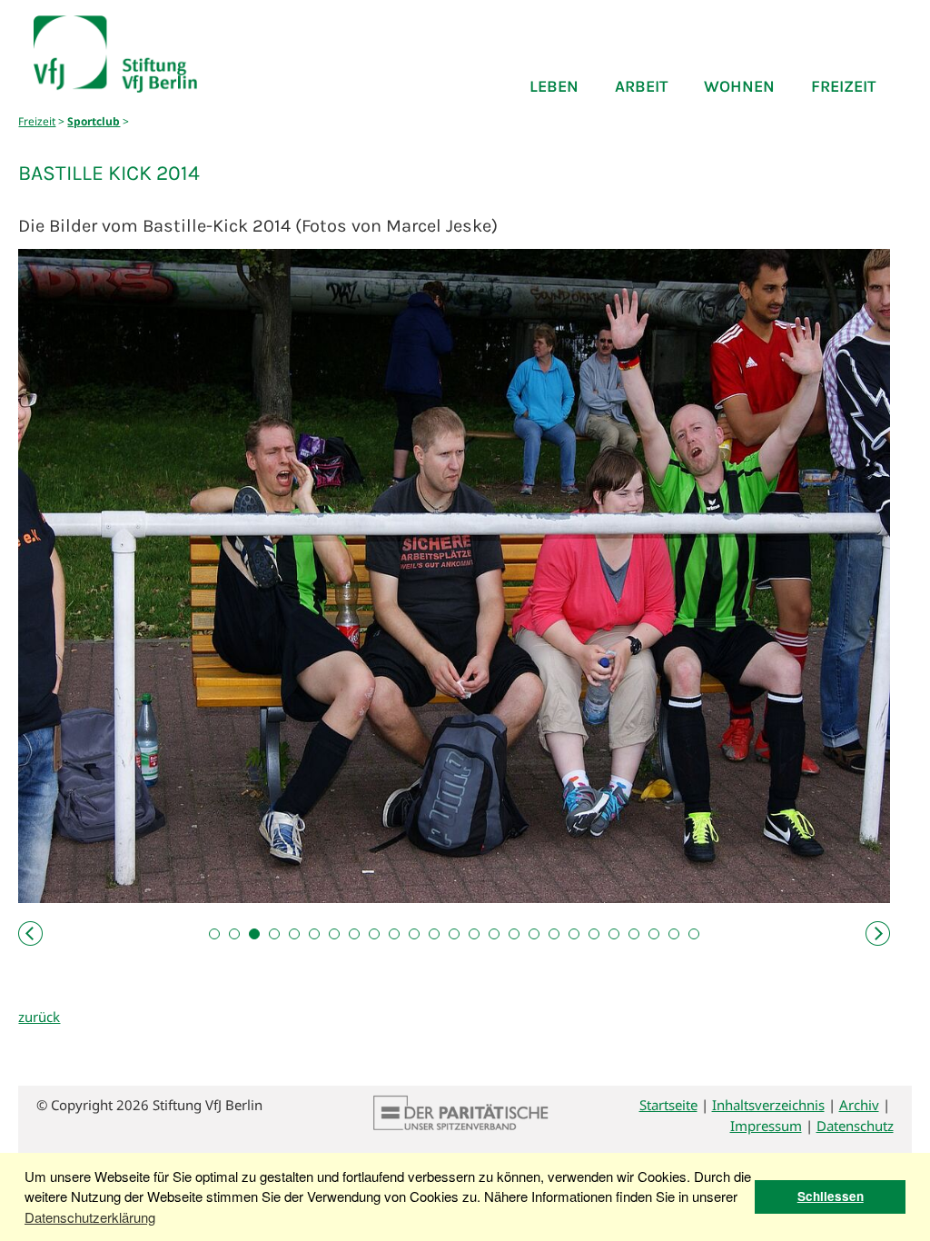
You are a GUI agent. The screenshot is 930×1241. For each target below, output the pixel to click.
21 (613, 933)
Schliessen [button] (830, 1196)
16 (514, 933)
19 (574, 933)
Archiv (859, 1105)
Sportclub (93, 121)
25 (693, 933)
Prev (32, 933)
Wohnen (739, 86)
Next (875, 933)
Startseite (668, 1105)
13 (454, 933)
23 (653, 933)
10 (394, 933)
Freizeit (843, 86)
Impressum (766, 1126)
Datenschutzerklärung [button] (90, 1216)
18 (554, 933)
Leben (554, 86)
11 (414, 933)
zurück (39, 1017)
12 (434, 933)
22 (633, 933)
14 (474, 933)
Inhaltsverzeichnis (768, 1105)
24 (673, 933)
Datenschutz (855, 1126)
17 (534, 933)
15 (494, 933)
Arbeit (641, 86)
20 (594, 933)
